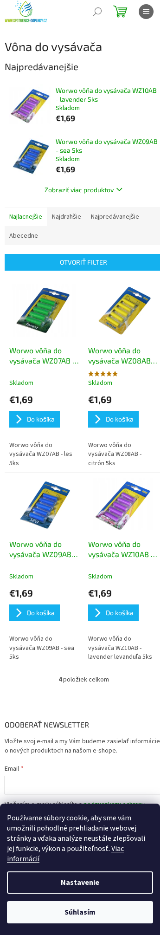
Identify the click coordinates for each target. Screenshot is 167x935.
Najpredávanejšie (115, 216)
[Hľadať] (97, 11)
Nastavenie (80, 882)
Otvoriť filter (83, 262)
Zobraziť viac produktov (79, 190)
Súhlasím (80, 912)
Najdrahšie (66, 216)
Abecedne (23, 235)
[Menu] (146, 11)
